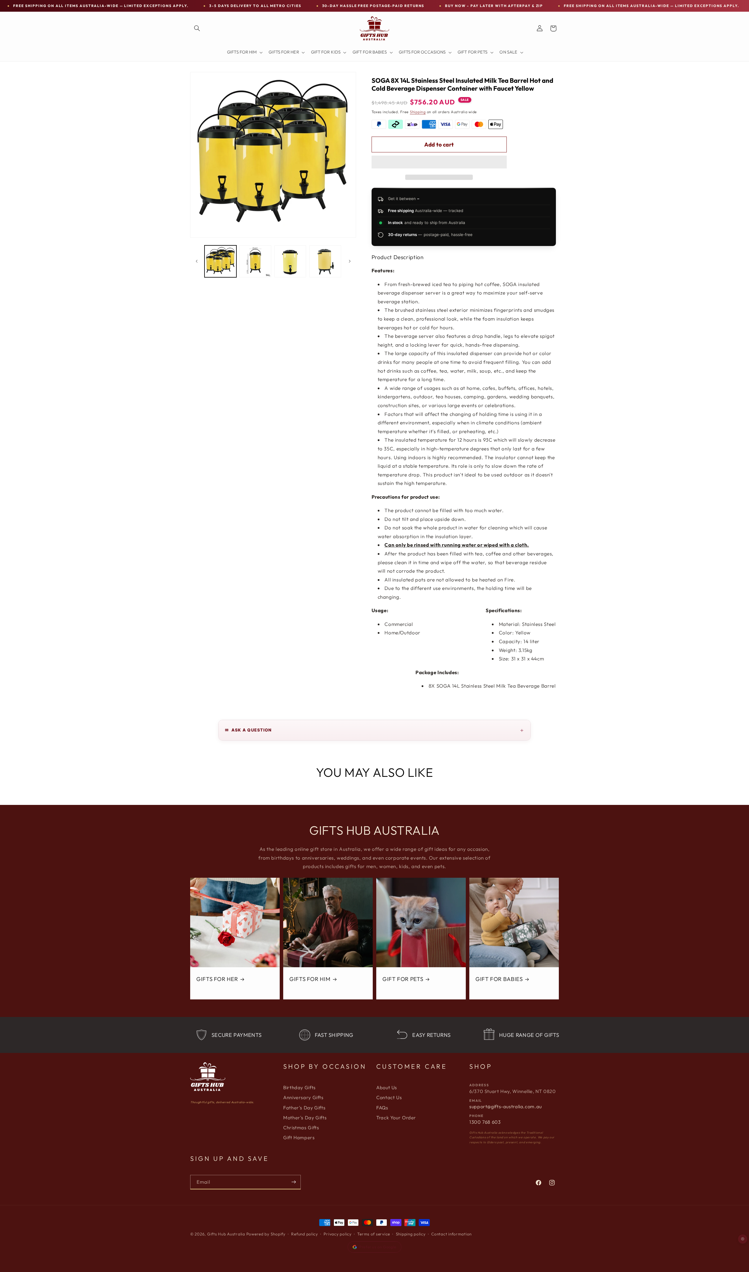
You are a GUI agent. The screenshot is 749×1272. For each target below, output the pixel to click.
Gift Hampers (299, 1137)
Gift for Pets (402, 978)
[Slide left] (196, 261)
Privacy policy (337, 1234)
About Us (386, 1087)
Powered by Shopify (266, 1234)
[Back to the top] (743, 1239)
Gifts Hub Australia (226, 1234)
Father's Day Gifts (304, 1108)
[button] (439, 163)
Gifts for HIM (309, 978)
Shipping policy (411, 1234)
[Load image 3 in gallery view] (290, 261)
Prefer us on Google (377, 1247)
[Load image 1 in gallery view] (220, 261)
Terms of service (373, 1234)
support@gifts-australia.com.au (505, 1106)
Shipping (418, 111)
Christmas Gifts (301, 1127)
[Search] (197, 28)
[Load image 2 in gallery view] (255, 261)
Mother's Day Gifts (305, 1117)
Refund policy (304, 1234)
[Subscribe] (293, 1182)
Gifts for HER (217, 978)
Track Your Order (396, 1117)
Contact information (451, 1234)
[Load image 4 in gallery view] (325, 261)
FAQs (382, 1108)
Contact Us (389, 1097)
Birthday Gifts (299, 1087)
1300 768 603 (485, 1122)
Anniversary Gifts (303, 1097)
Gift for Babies (499, 978)
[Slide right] (349, 261)
